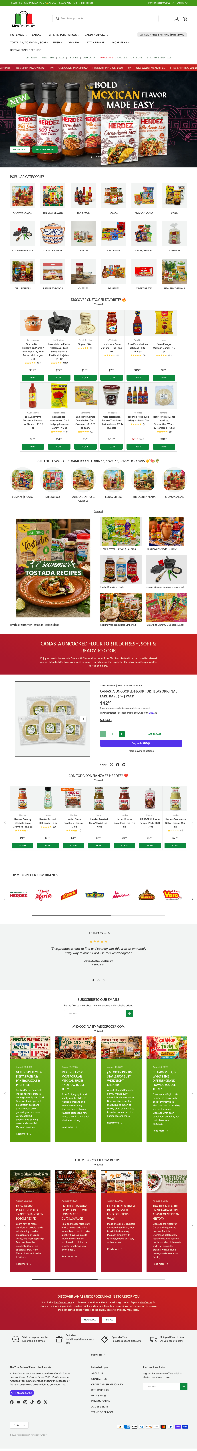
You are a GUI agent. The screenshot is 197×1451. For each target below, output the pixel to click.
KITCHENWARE (96, 42)
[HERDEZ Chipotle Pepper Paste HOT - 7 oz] (150, 798)
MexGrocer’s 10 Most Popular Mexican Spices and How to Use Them (73, 1081)
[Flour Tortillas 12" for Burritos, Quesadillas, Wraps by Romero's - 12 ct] (164, 396)
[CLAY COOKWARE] (52, 233)
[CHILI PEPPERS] (22, 271)
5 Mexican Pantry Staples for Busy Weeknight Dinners (120, 1078)
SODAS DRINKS (113, 497)
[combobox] (105, 18)
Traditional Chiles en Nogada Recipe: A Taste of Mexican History (166, 1212)
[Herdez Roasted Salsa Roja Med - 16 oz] (124, 798)
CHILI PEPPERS (23, 288)
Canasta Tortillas (107, 685)
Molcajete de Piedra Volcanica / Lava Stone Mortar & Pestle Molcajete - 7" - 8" (59, 351)
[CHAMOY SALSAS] (22, 195)
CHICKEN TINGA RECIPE (130, 58)
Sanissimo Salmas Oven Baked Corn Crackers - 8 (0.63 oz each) (85, 422)
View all (98, 304)
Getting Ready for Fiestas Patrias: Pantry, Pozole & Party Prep (29, 1078)
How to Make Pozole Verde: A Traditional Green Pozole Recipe (29, 1212)
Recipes (109, 1320)
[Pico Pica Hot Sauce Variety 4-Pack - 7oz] (138, 396)
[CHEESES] (83, 271)
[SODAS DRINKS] (113, 479)
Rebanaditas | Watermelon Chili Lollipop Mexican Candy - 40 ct (59, 422)
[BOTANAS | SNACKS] (22, 479)
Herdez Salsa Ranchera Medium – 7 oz (74, 823)
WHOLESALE (106, 58)
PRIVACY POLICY (100, 1401)
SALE (61, 58)
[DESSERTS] (113, 271)
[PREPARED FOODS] (52, 271)
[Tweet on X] (111, 765)
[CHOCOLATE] (113, 233)
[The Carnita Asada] (144, 479)
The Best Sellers (53, 212)
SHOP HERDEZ (20, 154)
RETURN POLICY (100, 1390)
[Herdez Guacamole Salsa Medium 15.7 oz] (175, 798)
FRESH (56, 42)
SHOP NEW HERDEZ (45, 154)
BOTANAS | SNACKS (22, 497)
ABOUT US (97, 1373)
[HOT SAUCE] (83, 195)
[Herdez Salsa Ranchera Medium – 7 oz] (73, 798)
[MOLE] (174, 195)
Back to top (97, 1355)
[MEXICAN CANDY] (144, 195)
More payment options (141, 750)
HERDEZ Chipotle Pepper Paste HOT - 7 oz (150, 823)
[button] (185, 19)
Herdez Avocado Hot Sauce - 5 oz (48, 821)
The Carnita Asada (144, 497)
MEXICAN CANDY (144, 212)
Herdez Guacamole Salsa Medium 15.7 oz (175, 823)
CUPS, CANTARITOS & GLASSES (83, 499)
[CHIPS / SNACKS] (144, 233)
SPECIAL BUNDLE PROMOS (25, 50)
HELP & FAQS (98, 1395)
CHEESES (83, 288)
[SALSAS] (113, 195)
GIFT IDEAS (32, 58)
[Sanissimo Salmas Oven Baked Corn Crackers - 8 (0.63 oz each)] (85, 396)
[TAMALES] (83, 233)
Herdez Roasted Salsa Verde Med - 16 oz (99, 823)
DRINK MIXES (52, 497)
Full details (106, 720)
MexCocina (146, 1302)
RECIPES (73, 58)
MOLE (174, 212)
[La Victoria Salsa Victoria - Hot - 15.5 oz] (111, 323)
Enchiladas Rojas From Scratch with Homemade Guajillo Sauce (76, 1212)
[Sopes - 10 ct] (85, 323)
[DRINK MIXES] (53, 479)
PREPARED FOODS (53, 288)
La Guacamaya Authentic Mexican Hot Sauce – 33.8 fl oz (32, 422)
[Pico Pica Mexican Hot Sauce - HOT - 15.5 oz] (138, 323)
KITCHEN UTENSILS (22, 250)
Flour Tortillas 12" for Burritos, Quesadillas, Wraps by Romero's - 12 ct (164, 422)
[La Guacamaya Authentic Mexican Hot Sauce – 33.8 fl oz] (33, 396)
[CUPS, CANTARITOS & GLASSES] (83, 479)
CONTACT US (99, 1379)
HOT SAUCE (17, 34)
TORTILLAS (174, 250)
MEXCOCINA (89, 58)
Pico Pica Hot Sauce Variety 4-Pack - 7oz (138, 418)
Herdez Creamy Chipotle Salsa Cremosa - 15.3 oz (22, 823)
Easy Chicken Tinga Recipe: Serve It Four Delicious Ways (121, 1212)
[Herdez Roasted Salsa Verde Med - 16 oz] (99, 798)
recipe (133, 1306)
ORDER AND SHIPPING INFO (107, 1384)
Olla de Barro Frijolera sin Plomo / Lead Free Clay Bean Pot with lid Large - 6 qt (33, 351)
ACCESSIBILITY (99, 1406)
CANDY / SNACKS (95, 34)
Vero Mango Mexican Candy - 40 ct (164, 348)
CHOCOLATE (113, 250)
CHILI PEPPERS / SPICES (63, 34)
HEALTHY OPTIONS (174, 288)
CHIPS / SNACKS (144, 250)
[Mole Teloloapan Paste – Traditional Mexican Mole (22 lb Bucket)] (111, 396)
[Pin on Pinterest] (124, 765)
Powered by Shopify (39, 1435)
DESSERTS (113, 288)
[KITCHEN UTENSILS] (22, 233)
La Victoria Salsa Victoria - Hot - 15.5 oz (111, 348)
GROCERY (73, 42)
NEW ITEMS (48, 58)
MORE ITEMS (119, 42)
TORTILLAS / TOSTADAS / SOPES (29, 42)
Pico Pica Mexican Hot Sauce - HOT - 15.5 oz (138, 348)
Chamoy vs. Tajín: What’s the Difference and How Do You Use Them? (165, 1081)
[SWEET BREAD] (144, 271)
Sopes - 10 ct (85, 344)
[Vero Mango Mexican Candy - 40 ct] (164, 323)
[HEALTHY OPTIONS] (174, 271)
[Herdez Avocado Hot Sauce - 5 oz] (48, 798)
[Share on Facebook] (118, 765)
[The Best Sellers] (52, 195)
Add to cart (154, 734)
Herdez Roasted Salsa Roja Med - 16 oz (124, 823)
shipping (124, 708)
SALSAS (36, 34)
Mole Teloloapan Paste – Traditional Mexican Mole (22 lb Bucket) (112, 422)
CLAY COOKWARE (53, 250)
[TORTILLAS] (174, 233)
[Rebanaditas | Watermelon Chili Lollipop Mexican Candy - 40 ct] (59, 396)
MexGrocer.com (63, 1302)
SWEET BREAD (144, 288)
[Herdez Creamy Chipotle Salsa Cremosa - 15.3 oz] (22, 798)
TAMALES (83, 250)
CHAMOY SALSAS (22, 212)
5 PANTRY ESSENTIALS (159, 58)
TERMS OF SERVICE (102, 1412)
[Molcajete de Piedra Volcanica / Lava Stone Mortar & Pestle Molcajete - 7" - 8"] (59, 323)
